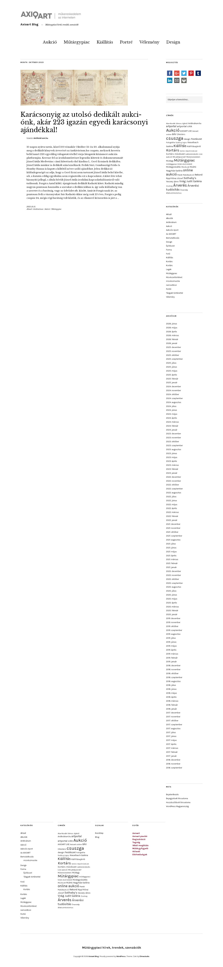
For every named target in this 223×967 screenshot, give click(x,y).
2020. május (171, 599)
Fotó (168, 254)
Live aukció (63, 870)
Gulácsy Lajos (181, 142)
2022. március (172, 512)
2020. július (171, 591)
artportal (171, 126)
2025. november (173, 351)
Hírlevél (136, 851)
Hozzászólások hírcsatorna (178, 802)
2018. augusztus (173, 681)
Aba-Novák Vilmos (174, 123)
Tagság (136, 842)
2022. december (173, 477)
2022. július (171, 496)
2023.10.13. (31, 207)
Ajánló (185, 123)
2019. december (173, 618)
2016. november (173, 764)
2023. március (172, 465)
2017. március (172, 748)
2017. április (171, 744)
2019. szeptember (174, 630)
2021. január (171, 567)
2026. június (171, 324)
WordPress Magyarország (177, 806)
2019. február (171, 658)
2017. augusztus (173, 728)
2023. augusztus (173, 449)
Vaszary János (172, 181)
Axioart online (76, 844)
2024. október (172, 394)
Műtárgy (169, 161)
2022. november (173, 481)
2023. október (172, 441)
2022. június (171, 500)
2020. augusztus (173, 587)
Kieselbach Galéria (79, 855)
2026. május (171, 327)
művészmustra (173, 281)
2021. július (171, 544)
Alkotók (169, 218)
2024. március (172, 422)
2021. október (172, 532)
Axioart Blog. (93, 956)
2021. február (171, 563)
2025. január (171, 382)
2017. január (171, 756)
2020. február (172, 610)
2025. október (172, 355)
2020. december (173, 571)
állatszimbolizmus (174, 193)
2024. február (172, 426)
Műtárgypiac (77, 42)
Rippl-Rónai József (174, 178)
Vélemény (149, 42)
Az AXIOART (171, 234)
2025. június (171, 367)
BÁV (174, 134)
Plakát (179, 175)
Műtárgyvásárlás (173, 167)
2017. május (171, 740)
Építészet (170, 246)
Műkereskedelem (193, 157)
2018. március (172, 701)
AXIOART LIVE (186, 131)
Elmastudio (144, 956)
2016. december (173, 760)
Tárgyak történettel (174, 293)
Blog (97, 837)
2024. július (171, 406)
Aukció (50, 42)
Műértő (193, 167)
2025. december (173, 347)
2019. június (171, 642)
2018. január (171, 709)
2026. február (172, 339)
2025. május (171, 371)
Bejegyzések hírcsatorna (177, 798)
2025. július (171, 363)
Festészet (196, 138)
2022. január (171, 520)
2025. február (172, 379)
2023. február (172, 469)
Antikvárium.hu (41, 138)
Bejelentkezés (172, 794)
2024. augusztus (173, 402)
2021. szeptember (174, 536)
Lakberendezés (191, 154)
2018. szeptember (174, 677)
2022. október (172, 485)
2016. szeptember (174, 768)
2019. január (171, 661)
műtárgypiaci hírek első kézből (179, 164)
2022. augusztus (173, 492)
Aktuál (29, 209)
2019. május (171, 646)
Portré (126, 42)
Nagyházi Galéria (174, 170)
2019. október (172, 626)
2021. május (171, 551)
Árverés (180, 185)
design (187, 139)
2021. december (173, 524)
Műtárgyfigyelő (140, 848)
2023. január (171, 473)
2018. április (171, 697)
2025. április (171, 375)
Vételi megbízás (140, 845)
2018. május (171, 693)
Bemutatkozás (172, 238)
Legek (168, 269)
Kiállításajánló (194, 146)
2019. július (171, 638)
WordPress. (121, 956)
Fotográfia (170, 142)
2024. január (171, 430)
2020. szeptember (174, 583)
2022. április (171, 508)
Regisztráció (138, 839)
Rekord (199, 174)
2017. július (171, 732)
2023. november (173, 437)
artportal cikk (184, 126)
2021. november (173, 528)
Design (173, 42)
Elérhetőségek (139, 854)
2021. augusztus (173, 540)
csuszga (174, 138)
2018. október (172, 673)
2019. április (171, 650)
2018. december (173, 665)
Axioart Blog (29, 24)
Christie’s (181, 134)
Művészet (185, 167)
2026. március (172, 335)
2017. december (173, 713)
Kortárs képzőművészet (188, 151)
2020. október (172, 579)
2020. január (171, 614)
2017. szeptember (174, 724)
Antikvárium (38, 209)
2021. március (172, 559)
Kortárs (172, 150)
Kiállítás (105, 42)
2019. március (172, 654)
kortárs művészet (175, 154)
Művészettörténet (174, 277)
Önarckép (184, 190)
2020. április (171, 603)
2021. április (171, 555)
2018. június (171, 689)
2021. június (171, 548)
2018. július (171, 685)
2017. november (173, 716)
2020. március (172, 607)
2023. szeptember (174, 445)
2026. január (171, 343)
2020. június (171, 595)
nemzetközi (171, 285)
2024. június (171, 410)
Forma (169, 250)
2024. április (171, 418)
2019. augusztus (173, 634)
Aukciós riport (172, 230)
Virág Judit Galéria (190, 181)
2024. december (173, 386)
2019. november (173, 622)
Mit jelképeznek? (179, 157)
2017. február (171, 752)
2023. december (173, 433)
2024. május (171, 414)
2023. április (171, 461)
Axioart (136, 833)
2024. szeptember (174, 398)
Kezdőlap (99, 833)
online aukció (68, 886)
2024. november (173, 390)
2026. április (171, 331)
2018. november (173, 669)
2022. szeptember (174, 489)
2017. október (172, 720)
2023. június (171, 453)
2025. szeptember (174, 359)
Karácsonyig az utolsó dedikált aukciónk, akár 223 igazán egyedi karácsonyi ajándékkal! (84, 122)
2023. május (171, 457)
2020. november (173, 575)
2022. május (171, 504)
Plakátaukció (188, 175)
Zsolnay (169, 186)
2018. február (172, 705)
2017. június (171, 736)
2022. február (172, 516)
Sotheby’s (190, 178)
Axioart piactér (139, 836)
